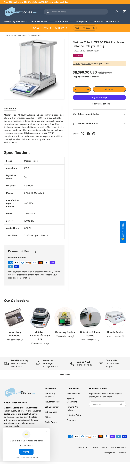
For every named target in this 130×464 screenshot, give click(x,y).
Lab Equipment (52, 407)
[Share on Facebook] (88, 134)
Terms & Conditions (100, 447)
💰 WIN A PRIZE (122, 232)
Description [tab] (10, 108)
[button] (124, 11)
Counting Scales (65, 332)
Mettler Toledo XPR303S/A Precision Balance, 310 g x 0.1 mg (26, 35)
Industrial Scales (52, 401)
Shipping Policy (74, 415)
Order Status (112, 21)
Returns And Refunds (118, 447)
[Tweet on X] (82, 134)
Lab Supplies (51, 412)
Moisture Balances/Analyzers (40, 335)
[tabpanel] (34, 128)
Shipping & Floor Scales (90, 333)
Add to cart (109, 89)
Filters (48, 417)
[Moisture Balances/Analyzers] (39, 317)
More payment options (99, 103)
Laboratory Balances (14, 333)
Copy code (90, 28)
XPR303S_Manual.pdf (34, 193)
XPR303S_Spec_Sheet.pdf (36, 235)
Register (86, 63)
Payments (71, 420)
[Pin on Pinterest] (94, 134)
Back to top (65, 374)
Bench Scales (115, 332)
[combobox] (76, 12)
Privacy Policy (73, 393)
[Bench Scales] (115, 317)
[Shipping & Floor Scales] (90, 317)
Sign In (76, 63)
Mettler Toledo (79, 51)
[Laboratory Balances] (14, 317)
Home (6, 35)
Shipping (76, 77)
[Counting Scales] (65, 317)
